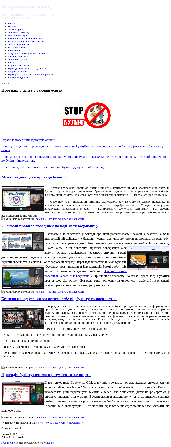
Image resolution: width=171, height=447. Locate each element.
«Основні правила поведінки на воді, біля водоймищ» (50, 226)
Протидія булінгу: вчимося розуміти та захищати (46, 374)
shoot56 (49, 442)
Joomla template (9, 442)
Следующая (59, 422)
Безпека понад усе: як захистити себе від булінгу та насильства (59, 299)
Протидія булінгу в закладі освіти (66, 218)
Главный (40, 218)
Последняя (75, 422)
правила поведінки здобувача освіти (28, 140)
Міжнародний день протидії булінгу (33, 177)
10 (50, 422)
